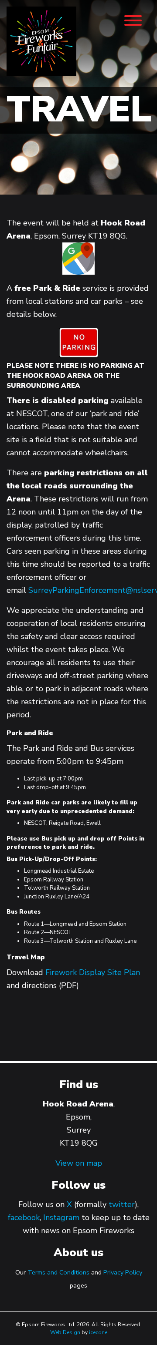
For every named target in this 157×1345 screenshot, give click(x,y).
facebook (24, 1217)
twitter (122, 1204)
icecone (98, 1332)
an (136, 972)
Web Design (65, 1332)
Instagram (61, 1217)
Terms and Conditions (58, 1272)
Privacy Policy (122, 1272)
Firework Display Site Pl (88, 972)
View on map (78, 1163)
